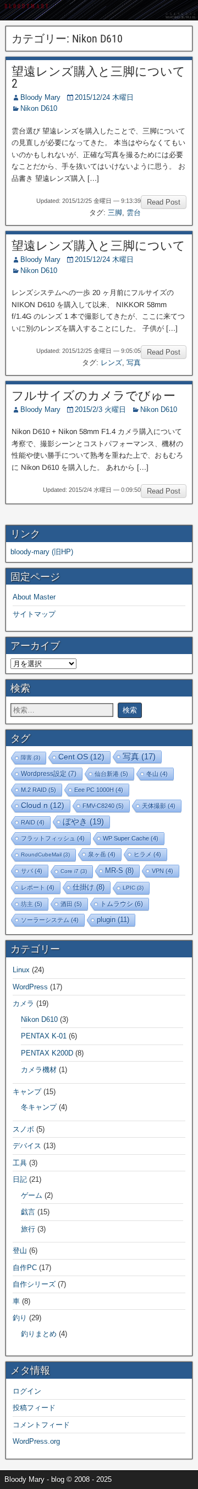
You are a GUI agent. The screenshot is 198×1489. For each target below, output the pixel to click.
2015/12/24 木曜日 (104, 97)
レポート (37, 887)
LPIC (133, 888)
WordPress (30, 987)
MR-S (119, 871)
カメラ (23, 1003)
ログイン (27, 1391)
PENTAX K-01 (44, 1036)
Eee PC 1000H (98, 789)
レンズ (111, 362)
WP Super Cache (130, 838)
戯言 (28, 1212)
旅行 (28, 1229)
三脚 (115, 212)
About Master (34, 597)
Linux (21, 970)
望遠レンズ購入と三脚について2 (98, 77)
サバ (31, 870)
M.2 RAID (38, 789)
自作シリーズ (34, 1284)
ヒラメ (147, 854)
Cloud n (42, 805)
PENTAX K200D (47, 1053)
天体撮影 (158, 805)
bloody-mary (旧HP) (41, 552)
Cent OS (81, 757)
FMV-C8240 (103, 805)
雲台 (134, 212)
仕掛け (89, 887)
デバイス (27, 1146)
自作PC (25, 1267)
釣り (20, 1318)
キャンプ (27, 1092)
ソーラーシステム (50, 920)
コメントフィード (41, 1425)
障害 (30, 757)
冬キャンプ (39, 1107)
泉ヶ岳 (102, 854)
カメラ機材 (39, 1069)
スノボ (23, 1129)
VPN (162, 870)
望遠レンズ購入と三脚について (98, 246)
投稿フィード (34, 1408)
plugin (113, 919)
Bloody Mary (40, 97)
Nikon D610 (38, 108)
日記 (20, 1179)
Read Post (163, 202)
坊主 (31, 904)
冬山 (157, 773)
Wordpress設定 (48, 774)
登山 (20, 1250)
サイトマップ (34, 614)
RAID (33, 822)
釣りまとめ (39, 1334)
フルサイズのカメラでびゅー (93, 396)
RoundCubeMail (45, 854)
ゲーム (31, 1195)
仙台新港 (111, 773)
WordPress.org (36, 1441)
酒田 (71, 904)
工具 (20, 1163)
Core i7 (74, 871)
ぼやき (83, 821)
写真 (134, 362)
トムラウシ (121, 903)
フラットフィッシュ (53, 838)
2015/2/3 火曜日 (100, 409)
